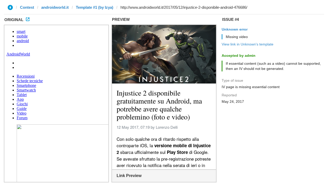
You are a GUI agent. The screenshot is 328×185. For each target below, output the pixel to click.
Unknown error (235, 29)
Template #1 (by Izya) (94, 7)
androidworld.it (55, 7)
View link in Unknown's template (247, 44)
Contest (27, 7)
